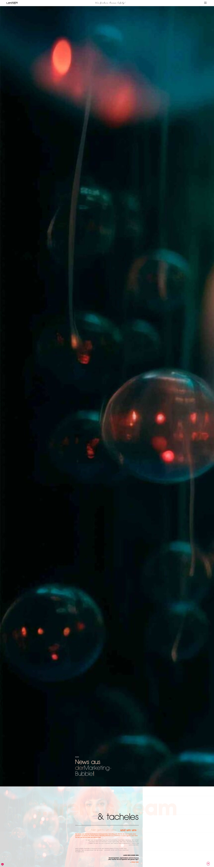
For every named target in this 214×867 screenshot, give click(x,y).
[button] (2, 864)
